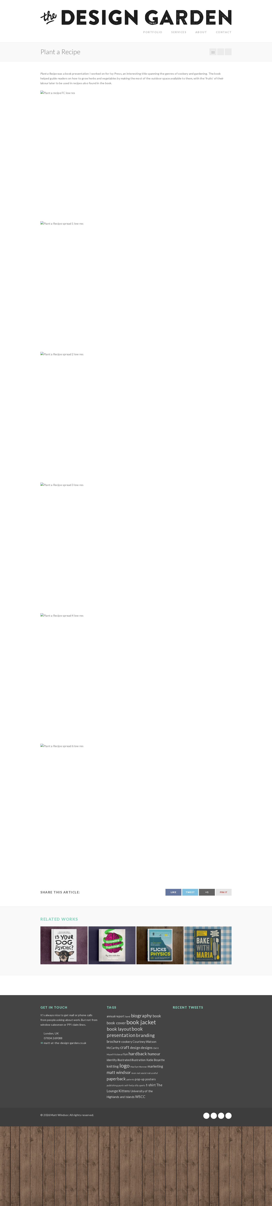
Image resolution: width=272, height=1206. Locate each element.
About (201, 32)
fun (125, 1054)
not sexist (142, 1073)
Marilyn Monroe (138, 1066)
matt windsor (119, 1072)
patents (130, 1079)
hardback (137, 1053)
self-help (129, 1085)
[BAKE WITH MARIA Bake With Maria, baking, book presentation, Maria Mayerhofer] (208, 945)
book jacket (141, 1022)
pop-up (140, 1079)
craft (124, 1047)
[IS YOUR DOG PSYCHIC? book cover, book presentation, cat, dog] (64, 945)
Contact (224, 32)
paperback (116, 1078)
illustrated (124, 1060)
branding (145, 1035)
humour (154, 1054)
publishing (112, 1085)
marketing (155, 1066)
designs (147, 1048)
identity (112, 1060)
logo (124, 1065)
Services (178, 32)
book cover (116, 1023)
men (133, 1073)
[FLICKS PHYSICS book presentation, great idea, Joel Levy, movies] (160, 945)
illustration (138, 1060)
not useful (152, 1073)
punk (121, 1085)
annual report (116, 1016)
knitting (113, 1066)
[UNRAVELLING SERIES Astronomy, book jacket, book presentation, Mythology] (112, 945)
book (157, 1016)
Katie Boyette (155, 1060)
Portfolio (152, 32)
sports (142, 1085)
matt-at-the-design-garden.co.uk (65, 1043)
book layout (119, 1029)
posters (150, 1079)
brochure (114, 1041)
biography (141, 1015)
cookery (126, 1041)
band (127, 1016)
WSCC (140, 1097)
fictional (118, 1054)
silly (136, 1085)
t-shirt (151, 1085)
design (135, 1048)
